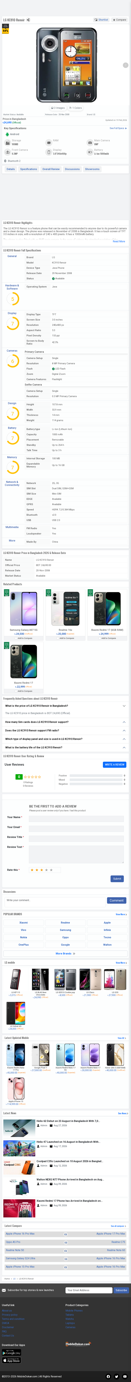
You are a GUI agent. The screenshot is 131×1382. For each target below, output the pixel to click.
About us (7, 1310)
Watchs (70, 1318)
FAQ (4, 1331)
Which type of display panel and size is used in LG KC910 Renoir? (43, 739)
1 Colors (77, 107)
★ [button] (32, 870)
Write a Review (114, 764)
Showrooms (92, 169)
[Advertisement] (65, 196)
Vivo (23, 930)
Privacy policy (10, 1314)
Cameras (70, 1327)
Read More (119, 241)
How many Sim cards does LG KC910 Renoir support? (37, 722)
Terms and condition (13, 1318)
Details (11, 169)
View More (121, 914)
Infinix (107, 930)
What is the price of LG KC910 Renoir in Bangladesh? (36, 705)
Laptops (70, 1323)
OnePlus (24, 944)
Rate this (13, 870)
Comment (117, 900)
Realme (65, 922)
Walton (107, 944)
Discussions (72, 169)
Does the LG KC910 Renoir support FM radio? (32, 730)
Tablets (70, 1314)
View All (121, 1038)
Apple (107, 922)
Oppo (65, 937)
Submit (117, 878)
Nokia (23, 937)
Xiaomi (23, 922)
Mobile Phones (74, 1310)
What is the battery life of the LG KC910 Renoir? (33, 747)
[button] (125, 65)
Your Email (14, 827)
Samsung (65, 930)
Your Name (14, 817)
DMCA (5, 1323)
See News (122, 1113)
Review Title (15, 837)
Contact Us (8, 1335)
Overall (51, 169)
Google (65, 944)
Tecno (107, 937)
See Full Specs (117, 128)
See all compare (118, 1226)
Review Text (15, 847)
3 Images (59, 107)
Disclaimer (8, 1327)
